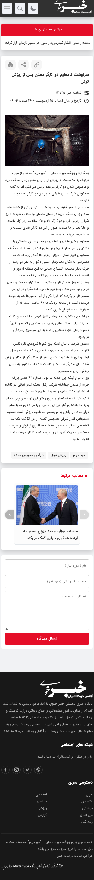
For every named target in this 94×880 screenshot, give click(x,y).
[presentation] (84, 514)
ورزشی (42, 808)
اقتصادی (87, 801)
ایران (89, 794)
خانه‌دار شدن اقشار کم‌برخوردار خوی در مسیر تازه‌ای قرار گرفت (47, 43)
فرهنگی (87, 808)
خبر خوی (79, 455)
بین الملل (86, 815)
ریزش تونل (58, 455)
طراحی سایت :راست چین (75, 855)
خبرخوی (39, 173)
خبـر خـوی (56, 704)
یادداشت (87, 822)
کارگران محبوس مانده (29, 455)
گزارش (42, 815)
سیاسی (42, 801)
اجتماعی (41, 794)
